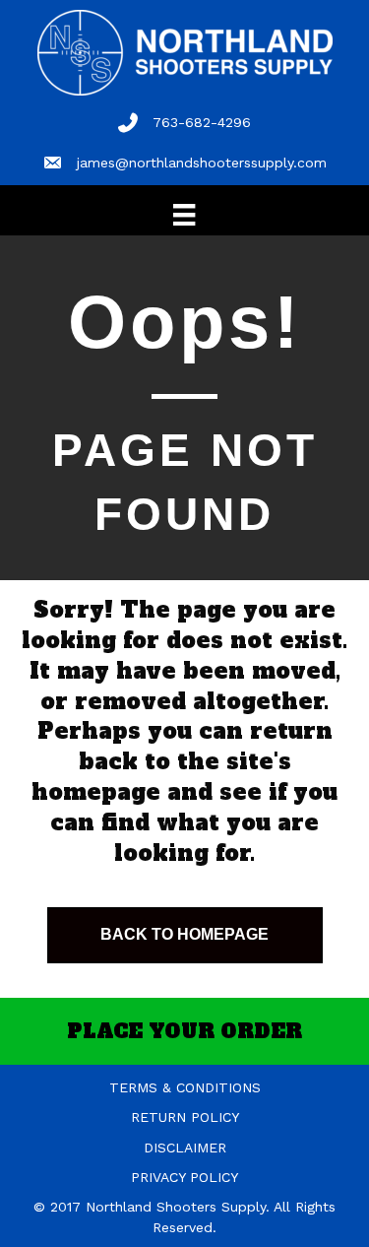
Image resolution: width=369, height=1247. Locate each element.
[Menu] (184, 214)
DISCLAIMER (185, 1147)
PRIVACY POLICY (184, 1177)
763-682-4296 (202, 122)
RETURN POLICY (185, 1117)
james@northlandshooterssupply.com (202, 162)
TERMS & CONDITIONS (185, 1087)
